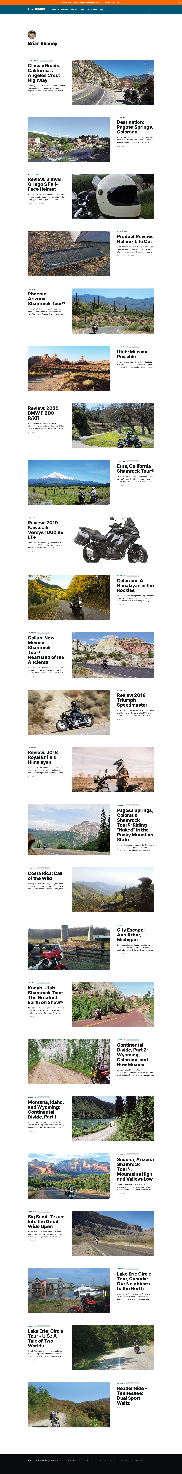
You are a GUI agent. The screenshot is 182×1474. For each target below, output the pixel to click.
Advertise (90, 1461)
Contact (68, 1461)
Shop (101, 10)
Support (82, 1461)
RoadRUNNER (36, 9)
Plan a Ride (99, 1461)
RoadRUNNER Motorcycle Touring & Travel (41, 1461)
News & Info (84, 10)
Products (74, 10)
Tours (53, 10)
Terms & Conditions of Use (140, 1461)
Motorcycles (63, 10)
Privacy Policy (125, 1461)
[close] (179, 2)
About (75, 1461)
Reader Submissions (111, 1461)
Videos (94, 10)
